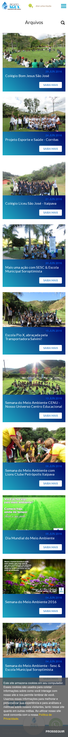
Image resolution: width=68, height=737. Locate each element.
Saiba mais (50, 84)
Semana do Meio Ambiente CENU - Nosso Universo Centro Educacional (33, 404)
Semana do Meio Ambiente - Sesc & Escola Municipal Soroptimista (32, 667)
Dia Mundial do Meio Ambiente (30, 538)
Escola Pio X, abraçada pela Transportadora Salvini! (26, 337)
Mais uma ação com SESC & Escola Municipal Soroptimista (32, 269)
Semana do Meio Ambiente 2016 (30, 602)
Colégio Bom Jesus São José (27, 76)
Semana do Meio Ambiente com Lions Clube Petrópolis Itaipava (30, 472)
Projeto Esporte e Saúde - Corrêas (31, 139)
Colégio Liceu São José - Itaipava (30, 203)
